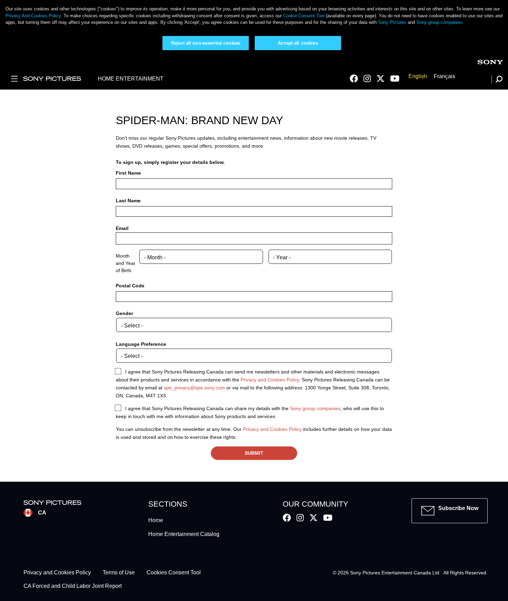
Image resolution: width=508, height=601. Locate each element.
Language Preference (141, 344)
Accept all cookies (298, 43)
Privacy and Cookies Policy (270, 379)
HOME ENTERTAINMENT (130, 79)
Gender (124, 313)
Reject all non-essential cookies (205, 43)
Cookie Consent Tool (303, 15)
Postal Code (130, 285)
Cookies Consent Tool (174, 573)
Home (155, 520)
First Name (128, 173)
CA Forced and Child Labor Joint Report (72, 586)
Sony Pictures (392, 22)
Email (122, 228)
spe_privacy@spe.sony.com (194, 387)
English (417, 76)
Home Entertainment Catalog (183, 534)
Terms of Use (119, 573)
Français (444, 76)
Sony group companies (439, 22)
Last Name (128, 200)
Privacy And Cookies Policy (33, 15)
